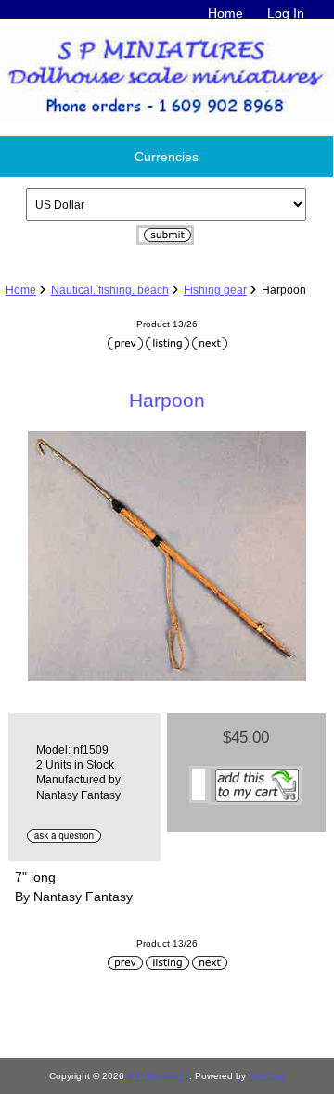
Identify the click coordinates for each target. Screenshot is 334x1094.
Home (225, 13)
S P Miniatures (158, 1076)
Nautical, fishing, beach (110, 290)
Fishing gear (215, 290)
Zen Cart (267, 1076)
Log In (285, 13)
